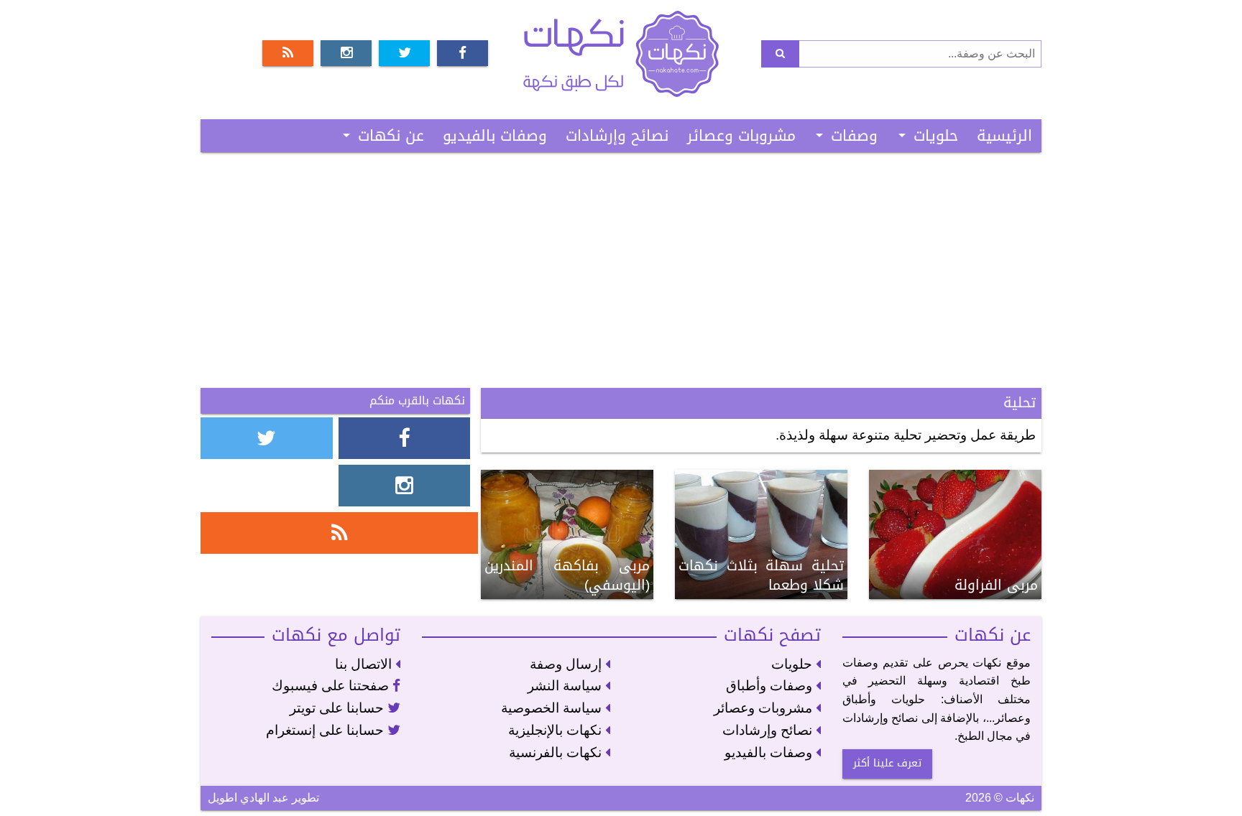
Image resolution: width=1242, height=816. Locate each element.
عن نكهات (391, 135)
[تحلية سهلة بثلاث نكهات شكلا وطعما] (761, 533)
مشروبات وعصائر (741, 135)
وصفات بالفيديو (495, 135)
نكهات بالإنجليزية (556, 730)
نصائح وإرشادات (617, 135)
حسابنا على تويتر (338, 707)
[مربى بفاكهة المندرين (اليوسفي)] (567, 533)
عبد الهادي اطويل (248, 798)
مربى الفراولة (996, 585)
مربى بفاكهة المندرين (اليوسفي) (567, 575)
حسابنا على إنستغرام (326, 730)
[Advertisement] (621, 270)
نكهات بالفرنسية (557, 752)
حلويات (936, 135)
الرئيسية (1004, 135)
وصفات (854, 135)
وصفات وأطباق (771, 685)
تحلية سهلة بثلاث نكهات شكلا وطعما (761, 575)
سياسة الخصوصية (553, 707)
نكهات (621, 54)
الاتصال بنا (365, 664)
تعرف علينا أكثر (887, 763)
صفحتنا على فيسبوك (332, 685)
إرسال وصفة (567, 664)
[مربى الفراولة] (955, 533)
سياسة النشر (566, 685)
